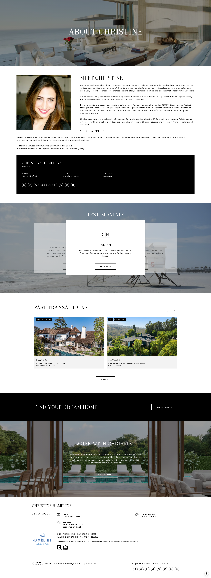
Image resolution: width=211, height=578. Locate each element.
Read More (105, 266)
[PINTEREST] (165, 569)
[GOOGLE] (36, 185)
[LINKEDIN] (67, 185)
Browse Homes (164, 407)
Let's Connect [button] (105, 474)
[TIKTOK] (48, 185)
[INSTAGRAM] (30, 185)
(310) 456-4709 (29, 176)
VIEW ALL (105, 380)
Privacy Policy (160, 563)
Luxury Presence (87, 563)
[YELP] (61, 185)
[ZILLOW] (42, 185)
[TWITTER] (24, 185)
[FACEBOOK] (55, 185)
